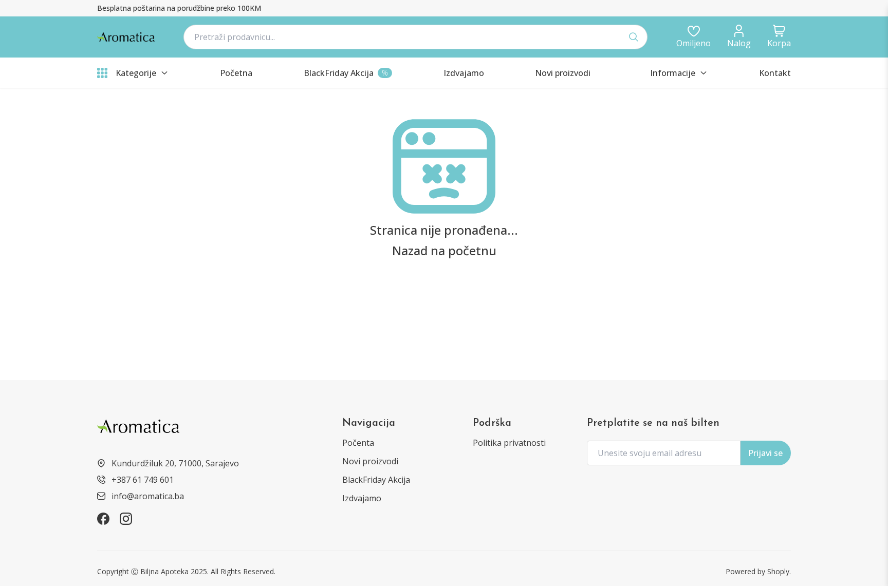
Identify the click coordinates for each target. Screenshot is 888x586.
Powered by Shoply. (758, 571)
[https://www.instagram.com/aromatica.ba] (126, 519)
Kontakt (775, 73)
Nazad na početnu (444, 250)
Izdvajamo (361, 498)
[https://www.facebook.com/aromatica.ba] (103, 519)
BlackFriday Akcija (376, 479)
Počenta (358, 442)
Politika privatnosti (509, 442)
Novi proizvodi (370, 461)
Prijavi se (765, 453)
